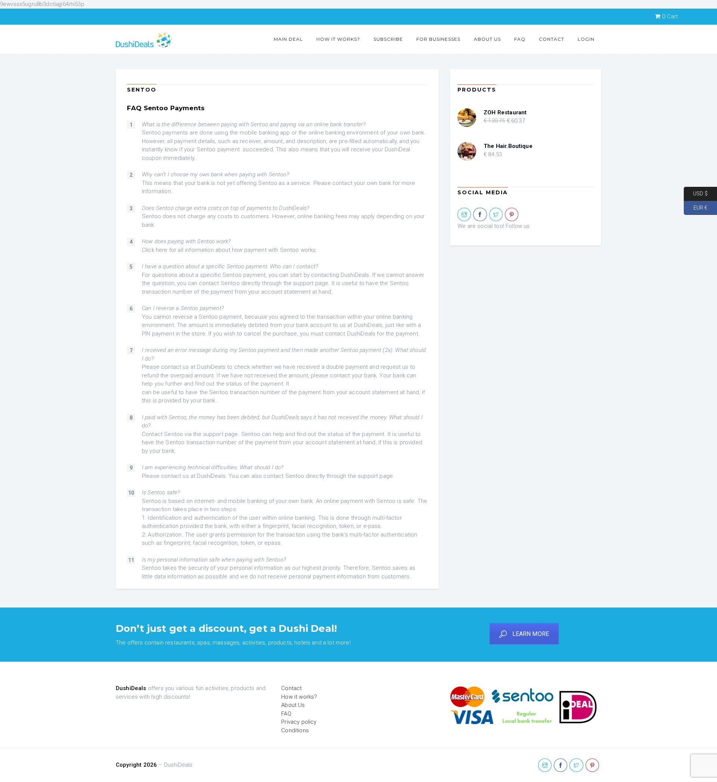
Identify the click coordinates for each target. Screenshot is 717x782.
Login (586, 39)
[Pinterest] (511, 215)
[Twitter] (496, 215)
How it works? (338, 39)
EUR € (695, 207)
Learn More (530, 633)
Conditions (295, 730)
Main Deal (288, 39)
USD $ (696, 193)
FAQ (519, 39)
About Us (487, 39)
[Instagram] (464, 215)
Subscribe (388, 39)
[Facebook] (480, 215)
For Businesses (438, 39)
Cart (670, 16)
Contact (551, 39)
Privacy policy (298, 721)
